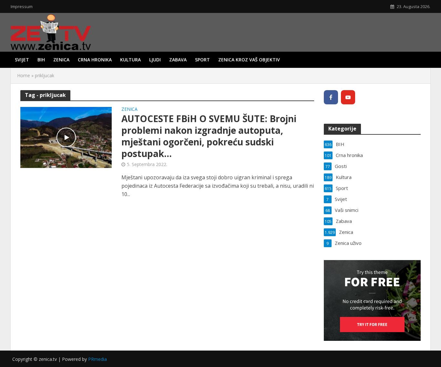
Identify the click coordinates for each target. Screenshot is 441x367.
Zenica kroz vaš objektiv (249, 60)
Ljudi (155, 60)
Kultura (130, 60)
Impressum (22, 6)
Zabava (178, 60)
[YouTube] (348, 97)
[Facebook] (331, 97)
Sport (202, 60)
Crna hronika (95, 60)
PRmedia (97, 359)
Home (23, 75)
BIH (41, 60)
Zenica (61, 60)
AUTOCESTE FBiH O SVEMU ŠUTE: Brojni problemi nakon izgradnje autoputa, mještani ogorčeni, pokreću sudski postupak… (208, 136)
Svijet (22, 60)
